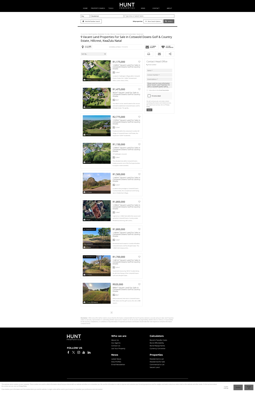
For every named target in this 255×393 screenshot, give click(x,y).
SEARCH (170, 21)
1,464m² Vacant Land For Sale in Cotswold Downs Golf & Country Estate (126, 234)
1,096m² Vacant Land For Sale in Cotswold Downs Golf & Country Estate (126, 149)
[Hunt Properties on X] (73, 352)
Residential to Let (157, 359)
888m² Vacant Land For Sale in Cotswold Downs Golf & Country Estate (126, 289)
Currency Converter (157, 348)
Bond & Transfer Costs (158, 340)
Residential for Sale (157, 362)
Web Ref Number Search (92, 21)
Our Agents (115, 343)
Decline (238, 387)
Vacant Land (155, 367)
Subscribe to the (159, 90)
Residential (101, 34)
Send (149, 110)
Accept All (249, 387)
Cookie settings (226, 387)
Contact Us (115, 346)
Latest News (116, 359)
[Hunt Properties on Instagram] (78, 352)
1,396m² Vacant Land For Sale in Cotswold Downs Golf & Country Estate (126, 207)
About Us (115, 340)
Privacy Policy (23, 386)
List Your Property (118, 348)
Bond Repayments (157, 346)
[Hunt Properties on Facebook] (68, 352)
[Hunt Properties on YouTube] (83, 352)
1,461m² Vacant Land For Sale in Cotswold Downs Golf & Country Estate (126, 262)
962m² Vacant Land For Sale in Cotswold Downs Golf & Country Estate (126, 94)
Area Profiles (116, 362)
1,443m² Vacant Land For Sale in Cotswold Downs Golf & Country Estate (126, 179)
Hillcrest (112, 34)
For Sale (107, 34)
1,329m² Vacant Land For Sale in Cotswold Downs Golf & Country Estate (126, 122)
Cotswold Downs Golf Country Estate (126, 34)
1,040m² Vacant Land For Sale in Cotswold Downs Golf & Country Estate (126, 67)
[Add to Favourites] (139, 62)
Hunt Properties (92, 34)
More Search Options (154, 21)
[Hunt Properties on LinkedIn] (89, 352)
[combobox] (149, 16)
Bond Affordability (157, 343)
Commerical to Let (157, 365)
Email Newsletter (164, 90)
